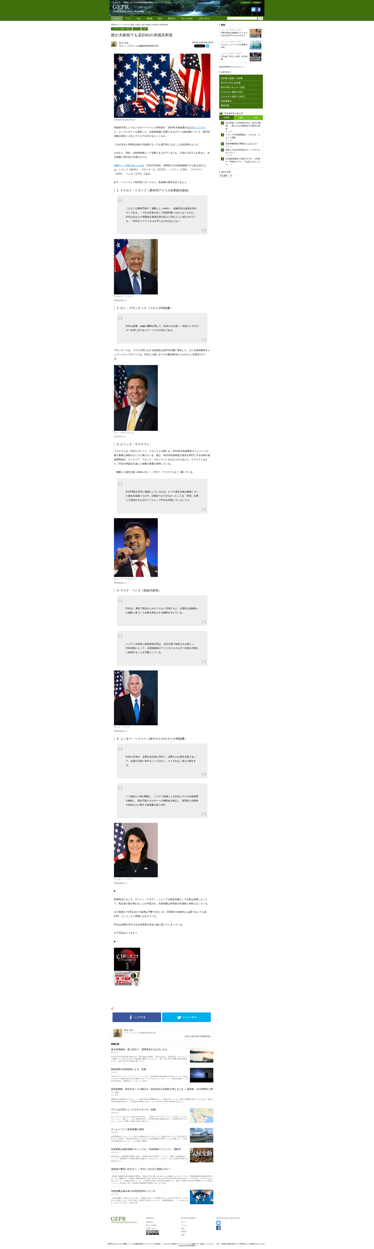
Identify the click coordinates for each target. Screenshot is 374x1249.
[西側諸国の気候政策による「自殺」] (201, 1081)
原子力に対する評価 (230, 83)
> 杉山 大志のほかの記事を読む (197, 1036)
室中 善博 (229, 131)
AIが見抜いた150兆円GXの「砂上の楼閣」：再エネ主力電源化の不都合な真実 (243, 126)
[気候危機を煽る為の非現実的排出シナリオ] (201, 1203)
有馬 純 (114, 1072)
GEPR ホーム (116, 25)
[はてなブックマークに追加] (207, 46)
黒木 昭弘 (114, 1053)
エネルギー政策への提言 (131, 25)
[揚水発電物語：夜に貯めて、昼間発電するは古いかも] (201, 1062)
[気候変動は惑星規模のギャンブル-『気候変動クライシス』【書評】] (201, 1161)
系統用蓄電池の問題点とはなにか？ (242, 143)
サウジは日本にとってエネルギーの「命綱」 (134, 1109)
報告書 (149, 18)
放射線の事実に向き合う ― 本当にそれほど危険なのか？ (141, 1169)
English (256, 2)
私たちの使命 (187, 18)
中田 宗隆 (229, 155)
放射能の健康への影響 (232, 78)
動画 (160, 18)
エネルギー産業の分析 (232, 92)
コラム (128, 18)
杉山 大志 (123, 43)
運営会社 (171, 18)
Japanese (245, 2)
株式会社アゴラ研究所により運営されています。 (247, 1244)
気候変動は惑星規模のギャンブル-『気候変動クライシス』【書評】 (146, 1149)
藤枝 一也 (229, 164)
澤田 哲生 (114, 1132)
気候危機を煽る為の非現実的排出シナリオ (133, 1191)
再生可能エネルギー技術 (233, 87)
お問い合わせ (204, 18)
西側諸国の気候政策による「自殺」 (129, 1069)
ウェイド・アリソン (119, 1172)
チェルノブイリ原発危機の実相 (127, 1129)
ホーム (117, 18)
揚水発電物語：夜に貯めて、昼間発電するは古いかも (139, 1049)
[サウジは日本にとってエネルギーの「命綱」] (201, 1122)
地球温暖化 (226, 101)
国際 (144, 29)
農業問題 (225, 105)
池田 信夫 (114, 1113)
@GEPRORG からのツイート (232, 67)
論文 (139, 18)
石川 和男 (114, 1095)
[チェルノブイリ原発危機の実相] (201, 1141)
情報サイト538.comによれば (129, 165)
